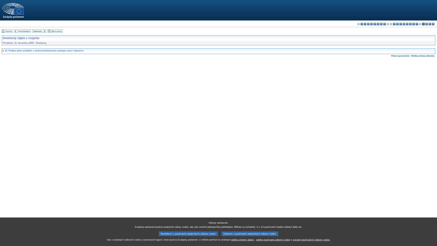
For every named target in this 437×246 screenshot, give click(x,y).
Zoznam (8, 31)
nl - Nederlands (410, 24)
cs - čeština (365, 24)
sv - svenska (433, 24)
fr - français (384, 24)
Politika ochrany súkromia (422, 56)
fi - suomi (430, 24)
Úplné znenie (56, 31)
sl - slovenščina (426, 24)
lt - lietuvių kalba (400, 24)
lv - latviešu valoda (397, 24)
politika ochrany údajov (242, 239)
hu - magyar (404, 24)
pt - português (417, 24)
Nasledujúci (37, 31)
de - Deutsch (371, 24)
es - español (362, 24)
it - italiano (394, 24)
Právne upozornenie (400, 56)
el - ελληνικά (378, 24)
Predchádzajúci (24, 31)
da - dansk (368, 24)
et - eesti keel (374, 24)
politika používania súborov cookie (273, 239)
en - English (381, 24)
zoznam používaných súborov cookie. (311, 239)
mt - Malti (407, 24)
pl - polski (413, 24)
